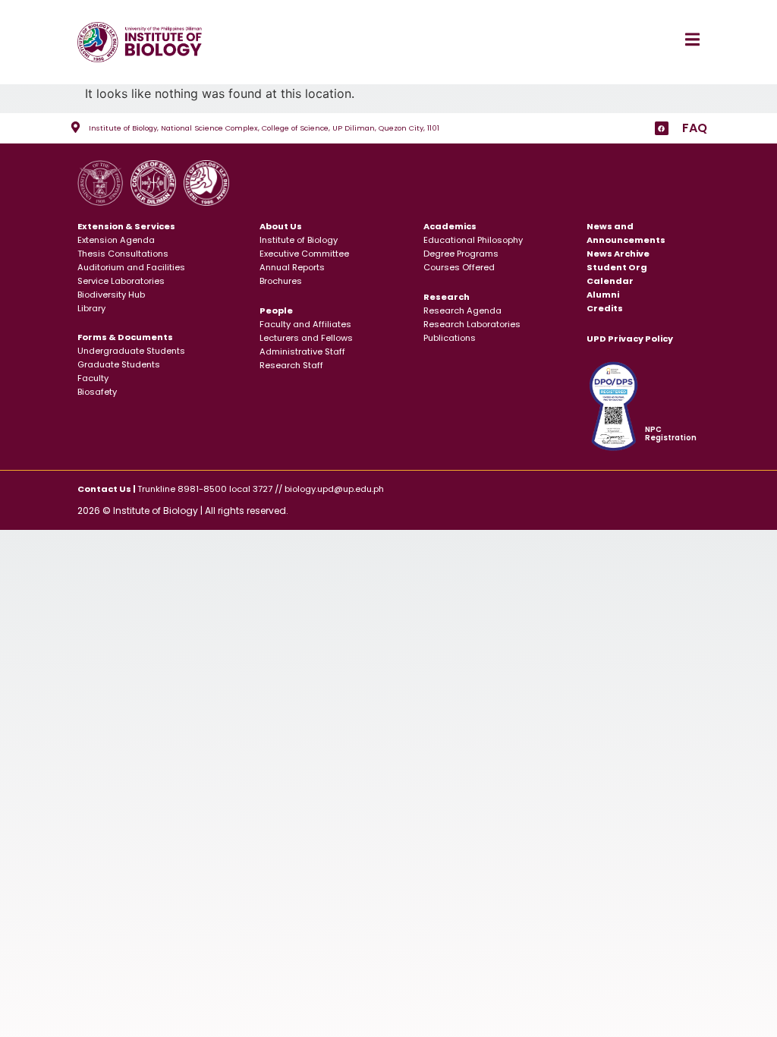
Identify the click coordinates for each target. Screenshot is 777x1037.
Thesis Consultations (122, 253)
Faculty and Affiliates (305, 324)
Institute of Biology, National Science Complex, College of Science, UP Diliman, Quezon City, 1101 (264, 128)
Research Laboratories (472, 324)
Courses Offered (459, 267)
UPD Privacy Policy (630, 339)
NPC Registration (671, 433)
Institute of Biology (299, 240)
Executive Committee (304, 253)
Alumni (603, 294)
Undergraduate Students (131, 351)
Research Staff (291, 365)
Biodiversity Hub (111, 294)
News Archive (618, 253)
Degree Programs (461, 253)
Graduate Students (118, 364)
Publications (449, 338)
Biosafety (97, 392)
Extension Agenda (116, 240)
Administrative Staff (302, 351)
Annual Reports (292, 267)
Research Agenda (462, 310)
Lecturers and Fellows (306, 338)
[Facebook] (661, 128)
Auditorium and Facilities (131, 267)
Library (91, 308)
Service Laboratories (121, 281)
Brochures (281, 281)
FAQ (694, 128)
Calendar (610, 281)
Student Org (617, 267)
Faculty (93, 378)
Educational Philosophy (473, 240)
